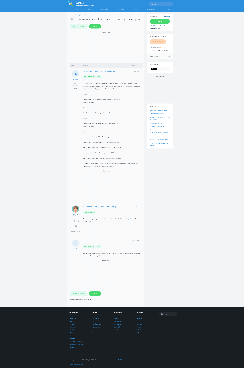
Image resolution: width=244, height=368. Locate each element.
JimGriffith (75, 79)
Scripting (72, 339)
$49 (157, 25)
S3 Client (72, 333)
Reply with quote (89, 76)
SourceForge (118, 321)
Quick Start (72, 318)
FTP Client (72, 324)
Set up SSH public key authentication (159, 139)
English (166, 314)
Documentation (151, 9)
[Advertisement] (106, 47)
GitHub (116, 318)
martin (75, 214)
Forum (168, 9)
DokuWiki (117, 327)
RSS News (139, 333)
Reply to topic (78, 26)
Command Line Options (76, 345)
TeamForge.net (118, 324)
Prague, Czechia (75, 231)
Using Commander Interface (157, 113)
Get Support (95, 318)
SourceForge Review (155, 56)
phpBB (116, 330)
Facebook (139, 318)
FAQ (93, 321)
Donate (160, 21)
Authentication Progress (156, 123)
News (89, 9)
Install (135, 9)
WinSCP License (122, 360)
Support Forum (96, 327)
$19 (151, 25)
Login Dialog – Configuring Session (158, 110)
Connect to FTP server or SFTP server (159, 132)
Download (121, 9)
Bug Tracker (95, 333)
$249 (164, 25)
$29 (154, 25)
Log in (95, 26)
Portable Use (73, 347)
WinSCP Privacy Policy (76, 364)
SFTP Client (72, 327)
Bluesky (139, 327)
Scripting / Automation (81, 15)
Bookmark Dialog (154, 136)
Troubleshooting (96, 324)
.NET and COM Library (75, 342)
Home (76, 9)
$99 (160, 25)
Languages (72, 336)
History (94, 330)
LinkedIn (139, 330)
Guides (71, 321)
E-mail (99, 76)
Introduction (104, 9)
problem (130, 219)
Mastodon (139, 324)
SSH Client (72, 330)
